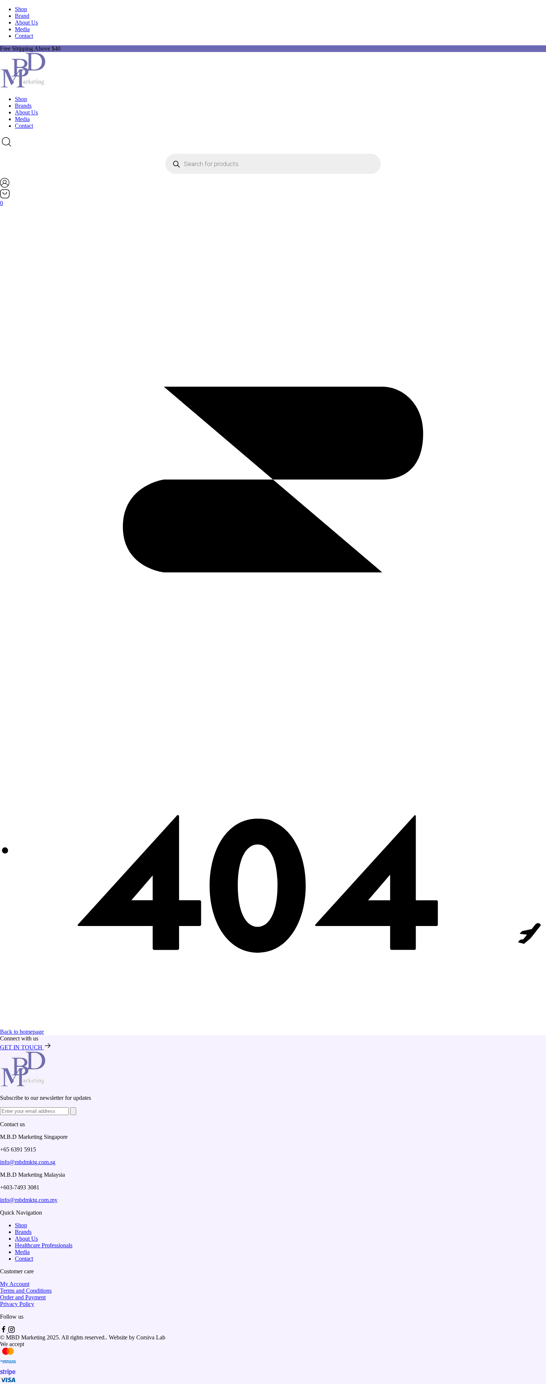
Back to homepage (22, 1032)
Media (22, 29)
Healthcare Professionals (43, 1245)
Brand (22, 16)
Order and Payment (23, 1297)
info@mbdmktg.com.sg (27, 1162)
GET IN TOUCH (22, 1047)
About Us (26, 22)
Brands (23, 106)
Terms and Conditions (26, 1290)
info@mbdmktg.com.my (29, 1200)
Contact (24, 36)
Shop (21, 9)
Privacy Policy (17, 1304)
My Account (14, 1284)
